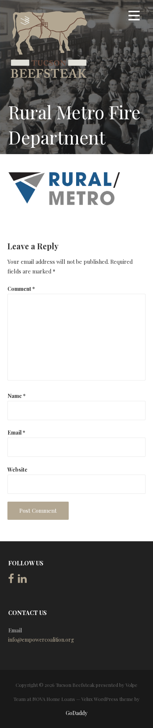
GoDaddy (76, 713)
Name (16, 395)
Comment (21, 288)
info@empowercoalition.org (41, 639)
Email (16, 432)
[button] (134, 16)
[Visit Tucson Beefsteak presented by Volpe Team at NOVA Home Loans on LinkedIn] (22, 580)
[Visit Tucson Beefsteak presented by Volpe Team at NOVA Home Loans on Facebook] (11, 580)
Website (17, 469)
